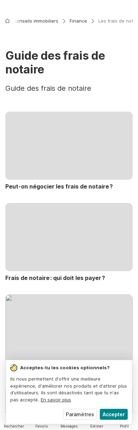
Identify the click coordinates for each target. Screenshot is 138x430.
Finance (78, 21)
